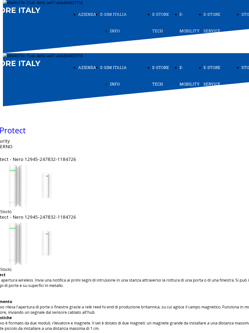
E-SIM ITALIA (113, 14)
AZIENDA (87, 14)
